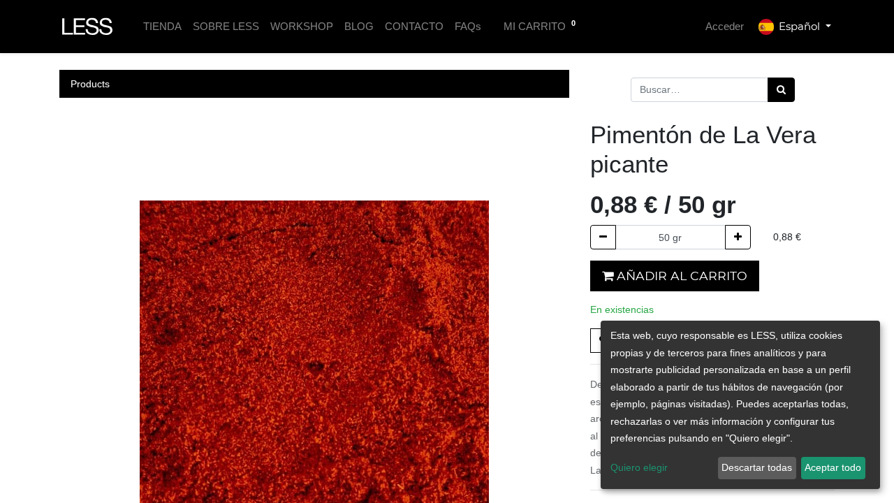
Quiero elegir (639, 467)
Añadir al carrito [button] (680, 275)
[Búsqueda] (781, 90)
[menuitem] (162, 27)
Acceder (724, 26)
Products (90, 83)
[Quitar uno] (603, 237)
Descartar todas (756, 467)
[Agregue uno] (738, 237)
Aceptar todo (833, 467)
